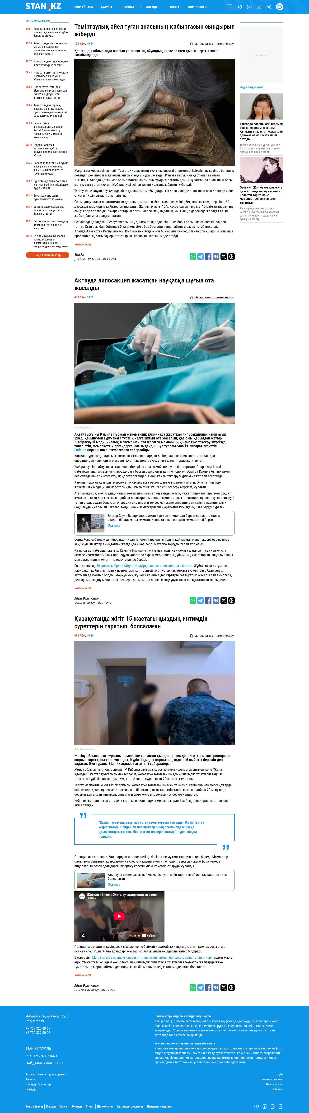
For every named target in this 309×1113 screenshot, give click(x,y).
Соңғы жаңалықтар (48, 255)
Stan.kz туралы (39, 1049)
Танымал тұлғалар (271, 1079)
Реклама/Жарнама (42, 1056)
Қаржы (106, 7)
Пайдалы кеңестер (159, 1106)
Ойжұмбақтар (274, 1084)
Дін (281, 1074)
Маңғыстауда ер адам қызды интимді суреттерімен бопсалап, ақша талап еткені (152, 957)
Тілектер (31, 1079)
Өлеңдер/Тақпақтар (38, 1084)
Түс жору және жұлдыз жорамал (46, 1074)
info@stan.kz (35, 1021)
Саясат (129, 7)
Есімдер (31, 1089)
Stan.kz (79, 254)
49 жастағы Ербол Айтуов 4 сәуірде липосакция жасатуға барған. (145, 566)
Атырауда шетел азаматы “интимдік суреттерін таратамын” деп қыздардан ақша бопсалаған (168, 877)
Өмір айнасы (84, 7)
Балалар (278, 1089)
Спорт (174, 7)
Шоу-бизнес (197, 7)
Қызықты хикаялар (130, 1106)
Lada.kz (80, 450)
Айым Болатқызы (86, 598)
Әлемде (152, 7)
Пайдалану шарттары (44, 1063)
